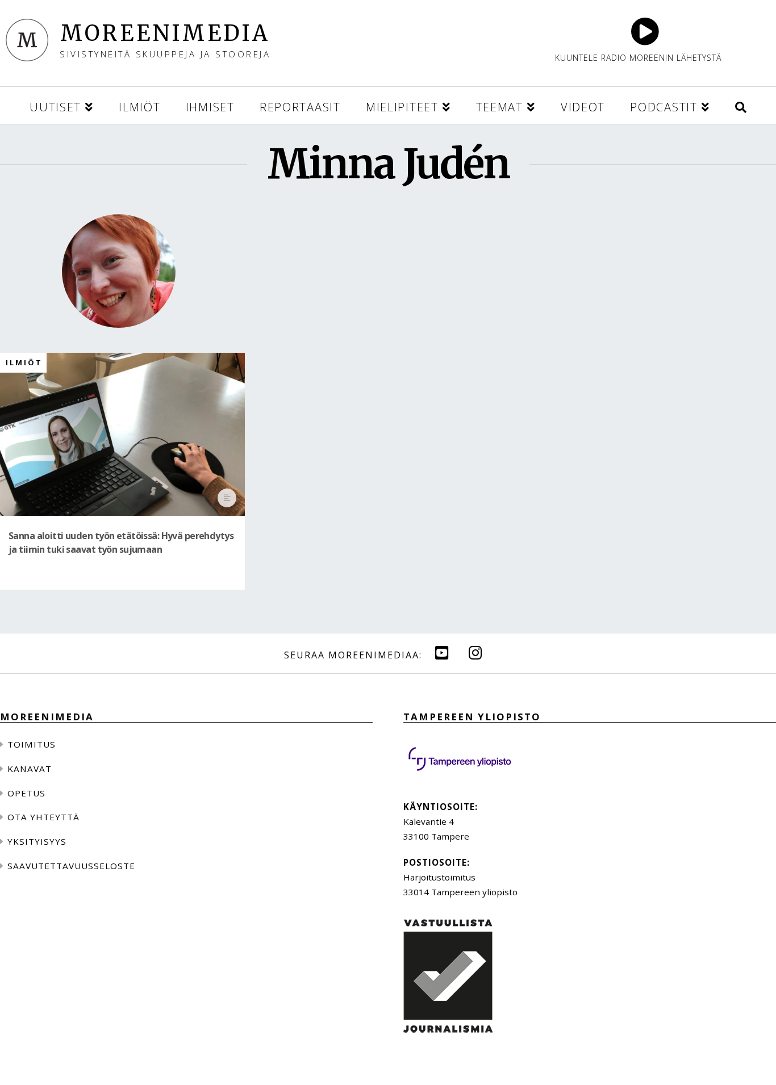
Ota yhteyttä (43, 817)
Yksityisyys (36, 841)
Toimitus (31, 744)
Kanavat (29, 768)
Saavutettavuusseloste (71, 865)
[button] (741, 105)
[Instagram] (475, 652)
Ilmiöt (24, 363)
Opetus (26, 793)
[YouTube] (442, 652)
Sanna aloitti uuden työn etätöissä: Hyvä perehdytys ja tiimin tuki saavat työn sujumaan (121, 542)
